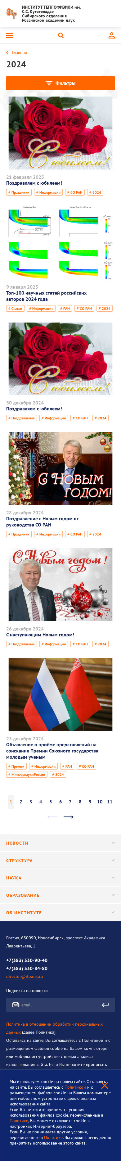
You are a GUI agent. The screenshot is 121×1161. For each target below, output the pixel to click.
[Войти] (112, 35)
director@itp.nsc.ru (24, 976)
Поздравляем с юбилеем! (34, 183)
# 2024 (95, 192)
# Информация (48, 192)
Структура (19, 860)
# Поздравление (21, 418)
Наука (13, 878)
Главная (19, 52)
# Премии (16, 766)
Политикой (76, 1087)
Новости (17, 843)
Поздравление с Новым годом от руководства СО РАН (42, 521)
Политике (19, 1120)
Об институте (24, 912)
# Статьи (15, 308)
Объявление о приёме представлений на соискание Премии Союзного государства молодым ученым (52, 750)
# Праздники (18, 192)
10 (100, 802)
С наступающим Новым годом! (40, 634)
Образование (22, 895)
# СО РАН (75, 192)
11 (110, 802)
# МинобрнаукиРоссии (26, 774)
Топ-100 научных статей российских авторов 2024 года (46, 296)
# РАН (65, 308)
